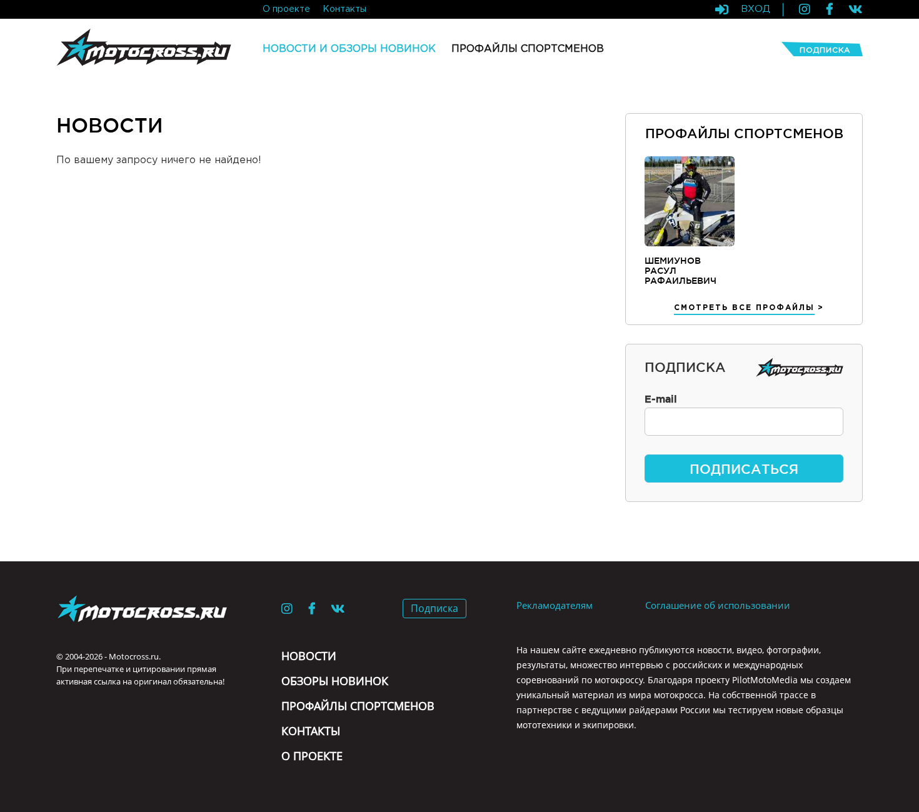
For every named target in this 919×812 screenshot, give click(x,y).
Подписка (825, 50)
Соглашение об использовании (717, 605)
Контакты (310, 730)
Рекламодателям (554, 605)
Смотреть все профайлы (744, 307)
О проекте (312, 755)
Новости (308, 655)
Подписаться (744, 469)
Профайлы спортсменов (357, 705)
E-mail (661, 398)
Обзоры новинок (334, 680)
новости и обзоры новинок (349, 49)
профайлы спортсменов (527, 49)
